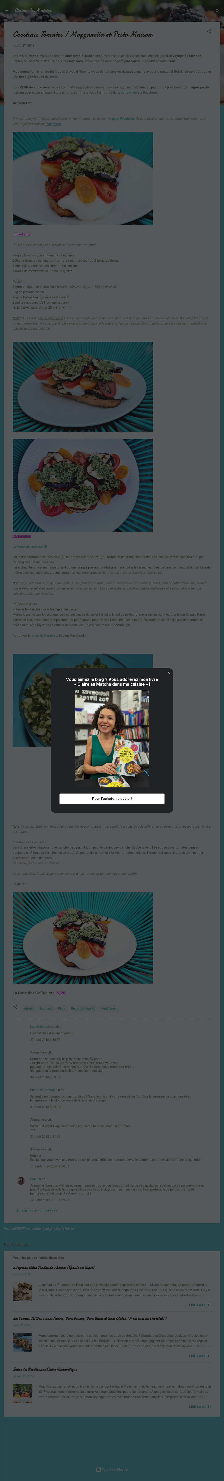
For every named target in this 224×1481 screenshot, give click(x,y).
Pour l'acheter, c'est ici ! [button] (112, 799)
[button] (169, 673)
